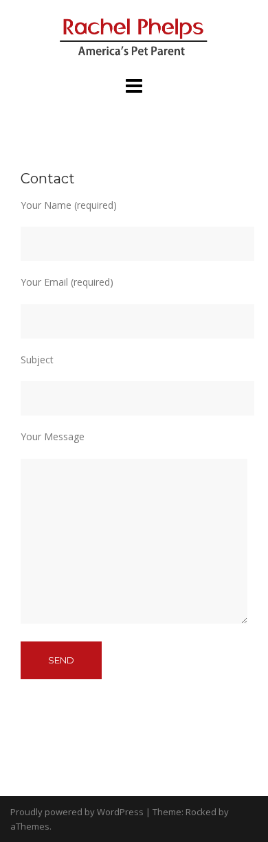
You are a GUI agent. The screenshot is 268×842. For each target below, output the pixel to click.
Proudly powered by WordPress (77, 812)
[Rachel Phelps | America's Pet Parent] (134, 36)
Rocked (201, 812)
